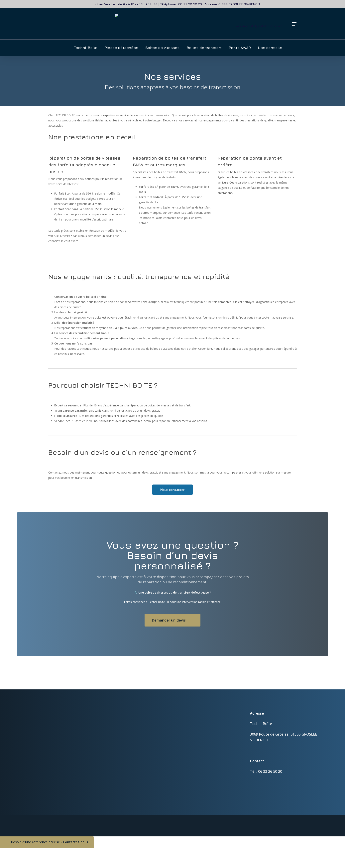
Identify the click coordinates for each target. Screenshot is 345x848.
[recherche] (213, 24)
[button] (294, 24)
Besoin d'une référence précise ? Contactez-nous (49, 842)
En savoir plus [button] (45, 794)
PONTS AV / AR (191, 758)
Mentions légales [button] (301, 838)
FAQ (184, 795)
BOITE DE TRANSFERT (196, 743)
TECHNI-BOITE (191, 780)
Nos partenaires (191, 790)
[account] (223, 24)
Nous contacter (172, 490)
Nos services (189, 785)
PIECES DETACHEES (194, 753)
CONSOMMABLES (193, 748)
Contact (186, 800)
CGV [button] (278, 838)
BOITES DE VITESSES (195, 738)
